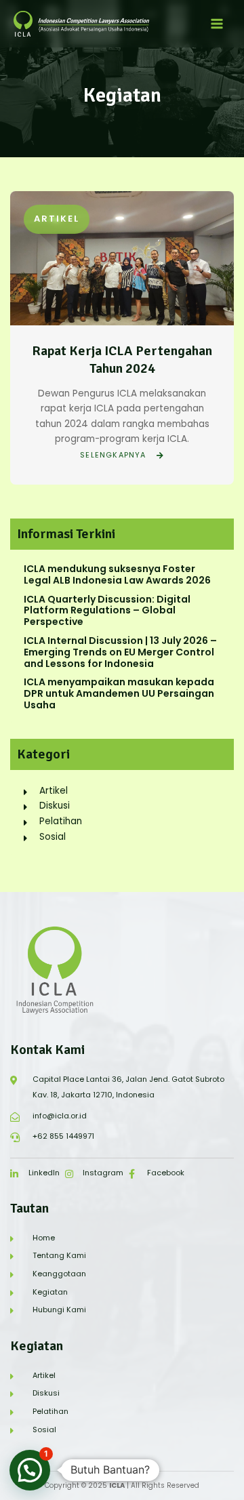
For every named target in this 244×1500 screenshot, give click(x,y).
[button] (29, 1470)
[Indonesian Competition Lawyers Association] (81, 24)
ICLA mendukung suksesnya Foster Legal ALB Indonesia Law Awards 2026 (117, 574)
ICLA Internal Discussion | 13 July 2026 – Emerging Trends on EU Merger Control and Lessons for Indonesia (120, 652)
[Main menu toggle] (217, 24)
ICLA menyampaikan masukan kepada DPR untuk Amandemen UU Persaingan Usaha (119, 693)
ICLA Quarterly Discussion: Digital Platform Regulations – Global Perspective (107, 610)
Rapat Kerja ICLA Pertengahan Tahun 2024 (122, 359)
